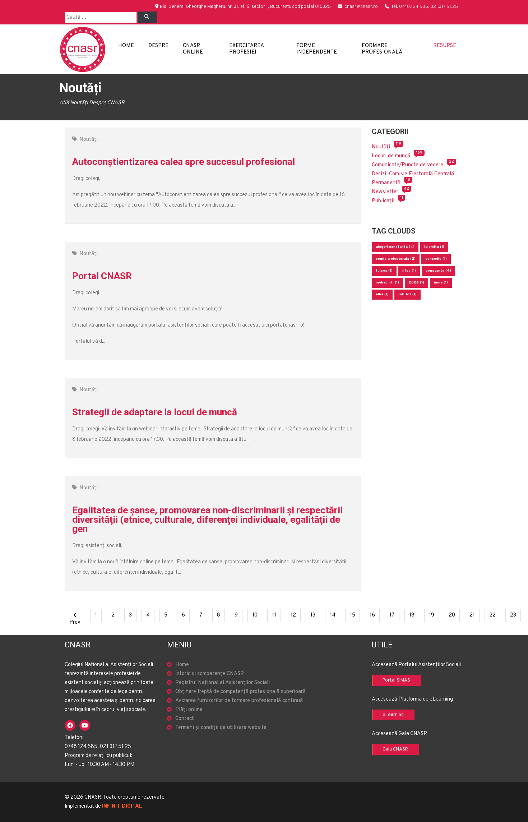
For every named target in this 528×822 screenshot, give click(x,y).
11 (276, 615)
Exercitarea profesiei (246, 49)
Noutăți (88, 139)
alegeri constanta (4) (395, 247)
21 (474, 615)
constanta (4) (438, 270)
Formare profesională (382, 49)
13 (315, 615)
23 (515, 615)
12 (296, 615)
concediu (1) (436, 259)
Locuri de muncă (391, 156)
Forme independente (316, 49)
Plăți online (189, 709)
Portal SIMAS (396, 680)
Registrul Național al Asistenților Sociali (222, 682)
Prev (77, 622)
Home (126, 45)
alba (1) (382, 294)
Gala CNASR (395, 749)
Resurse (444, 45)
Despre (158, 45)
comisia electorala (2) (396, 259)
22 (494, 615)
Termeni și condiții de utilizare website (221, 727)
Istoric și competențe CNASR (209, 673)
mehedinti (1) (387, 282)
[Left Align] (147, 17)
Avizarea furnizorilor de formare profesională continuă (239, 700)
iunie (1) (441, 282)
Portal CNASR (102, 276)
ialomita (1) (434, 247)
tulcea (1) (384, 270)
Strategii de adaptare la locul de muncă (154, 412)
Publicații (383, 201)
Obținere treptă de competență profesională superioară (240, 691)
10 (257, 615)
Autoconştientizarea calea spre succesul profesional (183, 161)
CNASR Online (193, 49)
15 (355, 615)
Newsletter (385, 192)
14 (335, 615)
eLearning (393, 715)
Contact (184, 718)
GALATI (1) (407, 294)
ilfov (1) (409, 270)
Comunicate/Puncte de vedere (407, 165)
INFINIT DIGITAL (122, 806)
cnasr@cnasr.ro (361, 7)
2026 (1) (416, 282)
